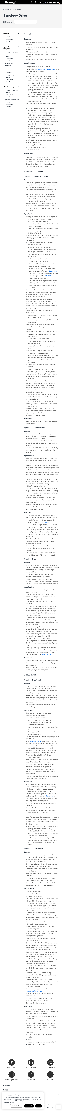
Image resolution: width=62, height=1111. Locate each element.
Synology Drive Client (11, 90)
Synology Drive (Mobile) (12, 99)
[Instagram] (43, 1108)
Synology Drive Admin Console (11, 53)
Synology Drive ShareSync (9, 64)
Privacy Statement (8, 1100)
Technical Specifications (13, 10)
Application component (7, 48)
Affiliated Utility (8, 87)
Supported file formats (34, 991)
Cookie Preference (46, 1104)
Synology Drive (9, 75)
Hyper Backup (46, 654)
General (6, 34)
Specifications (9, 39)
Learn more (53, 271)
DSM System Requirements (45, 69)
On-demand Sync (35, 741)
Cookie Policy (19, 1100)
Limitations (9, 41)
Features (8, 36)
